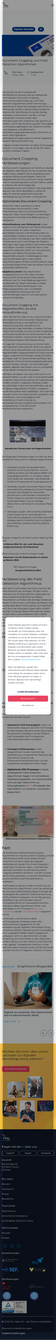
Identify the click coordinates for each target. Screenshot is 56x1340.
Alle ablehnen (28, 705)
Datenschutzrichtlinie (30, 659)
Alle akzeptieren (28, 698)
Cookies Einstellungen (13, 1333)
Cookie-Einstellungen (28, 692)
